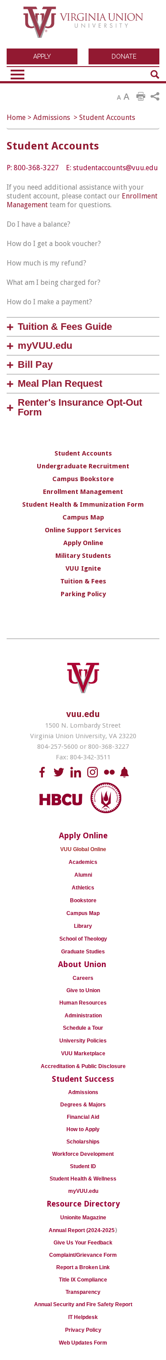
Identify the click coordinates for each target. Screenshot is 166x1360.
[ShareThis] (155, 96)
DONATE (124, 56)
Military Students (83, 556)
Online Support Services (83, 530)
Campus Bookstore (83, 479)
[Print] (140, 96)
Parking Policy (83, 594)
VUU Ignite (83, 568)
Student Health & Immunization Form (83, 504)
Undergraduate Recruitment (83, 466)
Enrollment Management (83, 492)
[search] (155, 74)
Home (16, 117)
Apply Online (83, 543)
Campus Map (83, 517)
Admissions (51, 117)
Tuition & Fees (83, 581)
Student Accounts (107, 117)
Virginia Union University (83, 25)
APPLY (42, 56)
